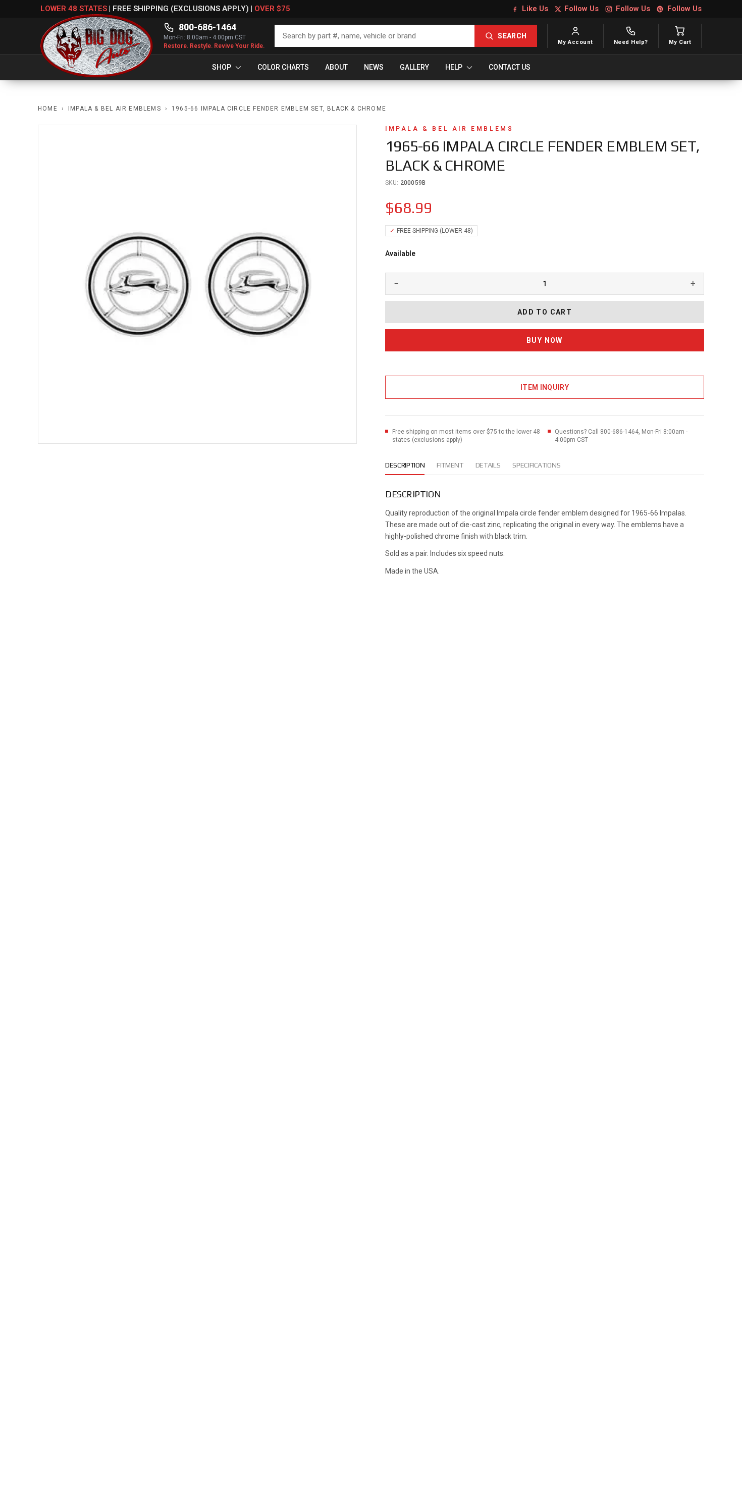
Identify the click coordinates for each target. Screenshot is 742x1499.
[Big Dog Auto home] (96, 36)
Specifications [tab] (536, 465)
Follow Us (581, 8)
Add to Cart (544, 312)
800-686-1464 (207, 27)
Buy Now (544, 340)
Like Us (535, 8)
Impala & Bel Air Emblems (114, 108)
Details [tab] (488, 465)
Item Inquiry (544, 387)
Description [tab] (405, 465)
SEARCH (512, 36)
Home (48, 108)
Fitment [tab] (450, 465)
